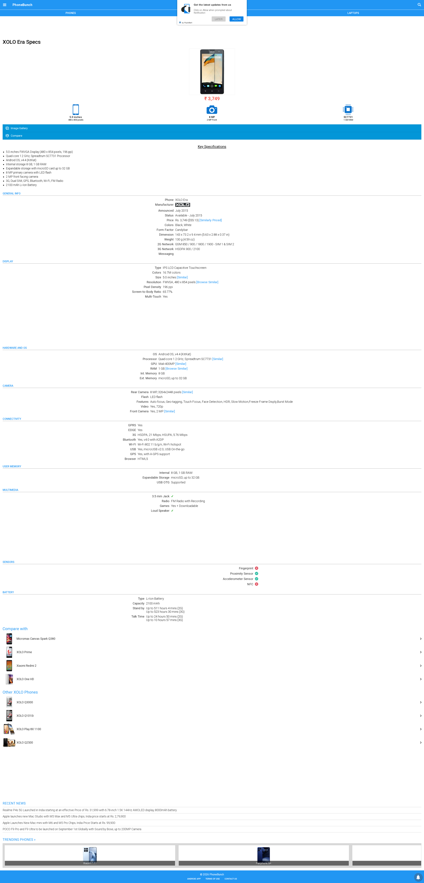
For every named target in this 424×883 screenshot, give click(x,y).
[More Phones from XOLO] (182, 206)
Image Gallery (19, 128)
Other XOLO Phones (20, 692)
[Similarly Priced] (210, 220)
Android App (194, 879)
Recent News (14, 803)
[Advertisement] (212, 27)
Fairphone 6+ (263, 863)
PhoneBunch (22, 5)
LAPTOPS (353, 13)
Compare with (15, 628)
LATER (219, 19)
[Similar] (182, 277)
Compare (16, 135)
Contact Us (231, 879)
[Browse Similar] (207, 282)
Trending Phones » (19, 840)
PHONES (71, 13)
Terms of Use (213, 879)
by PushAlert (187, 22)
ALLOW (236, 19)
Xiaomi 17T (90, 863)
